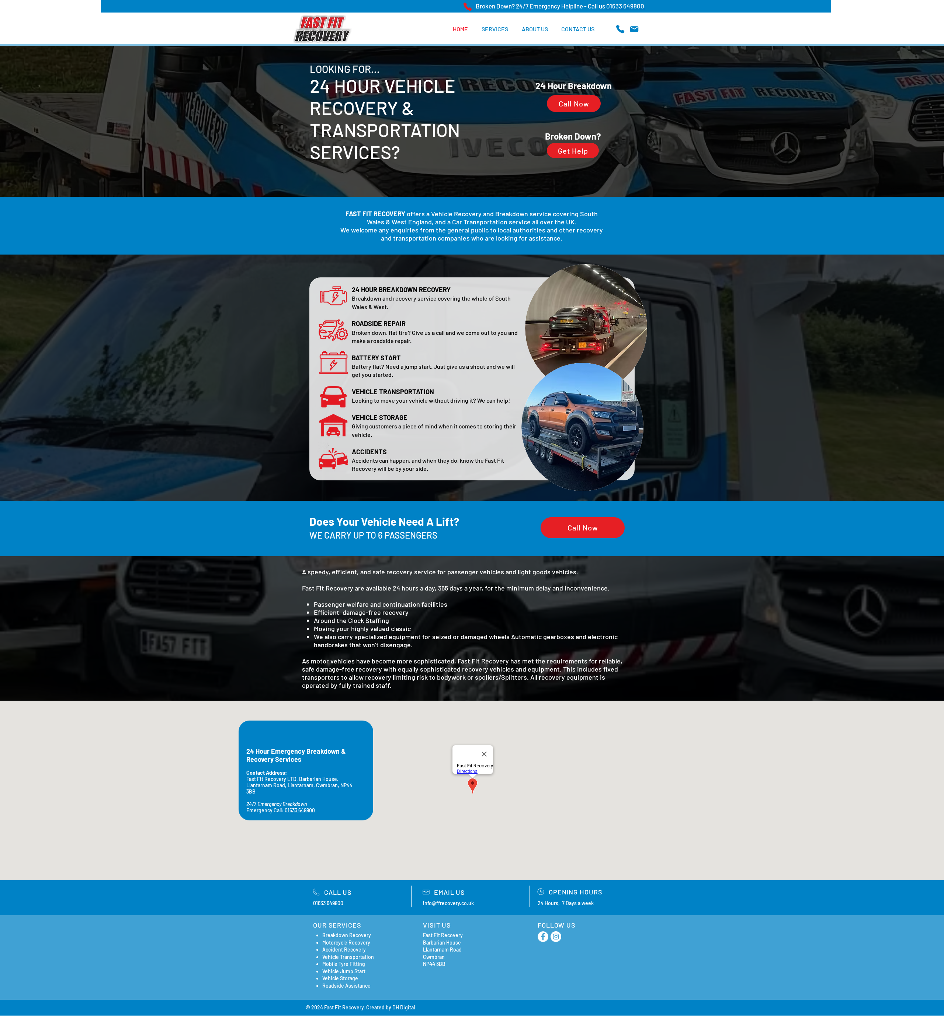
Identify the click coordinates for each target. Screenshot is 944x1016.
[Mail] (634, 29)
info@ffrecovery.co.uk (448, 903)
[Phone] (467, 6)
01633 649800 (625, 6)
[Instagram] (556, 936)
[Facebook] (543, 936)
